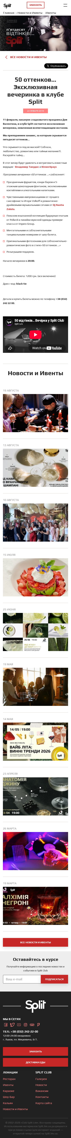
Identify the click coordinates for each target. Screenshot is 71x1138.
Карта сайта (44, 1103)
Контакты (42, 1097)
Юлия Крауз (49, 166)
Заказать (35, 1051)
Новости (41, 1085)
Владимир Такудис (27, 166)
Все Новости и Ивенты (28, 57)
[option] (35, 414)
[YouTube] (19, 1024)
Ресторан (9, 1079)
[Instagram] (25, 1024)
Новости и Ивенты (15, 1109)
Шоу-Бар (9, 1097)
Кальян (8, 1103)
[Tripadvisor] (32, 1024)
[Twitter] (12, 1024)
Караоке (8, 1091)
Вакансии (42, 1091)
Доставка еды (35, 1062)
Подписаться (54, 979)
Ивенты (8, 1085)
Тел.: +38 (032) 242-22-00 (20, 1031)
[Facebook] (6, 1024)
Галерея (41, 1079)
